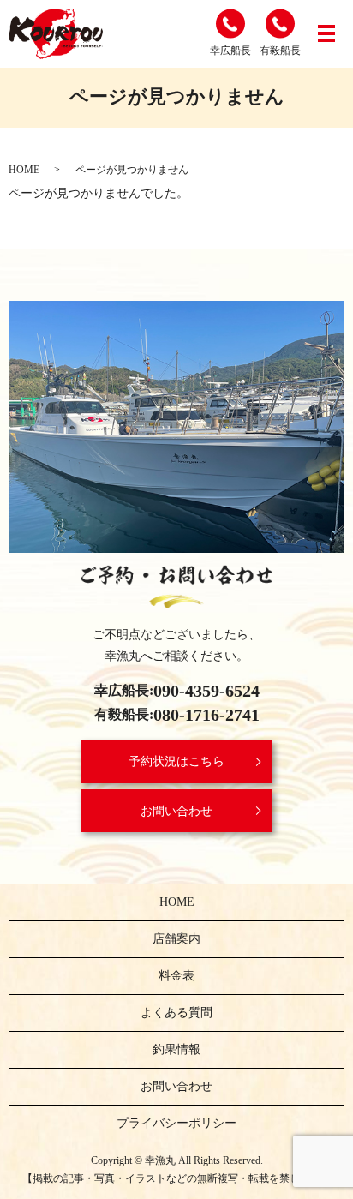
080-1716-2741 (206, 714)
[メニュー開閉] (326, 33)
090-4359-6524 (206, 690)
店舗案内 (176, 938)
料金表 (176, 975)
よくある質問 (176, 1012)
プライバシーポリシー (176, 1123)
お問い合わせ (176, 811)
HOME (24, 170)
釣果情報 (176, 1049)
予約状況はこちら (176, 761)
